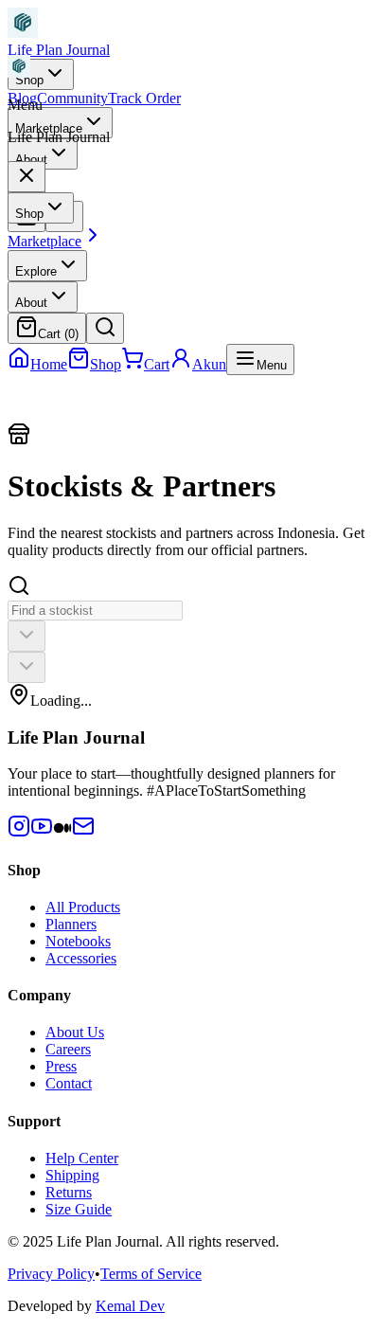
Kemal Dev (130, 1306)
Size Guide (78, 1209)
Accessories (80, 958)
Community (72, 98)
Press (61, 1066)
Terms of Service (151, 1274)
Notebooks (78, 941)
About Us (74, 1032)
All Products (82, 907)
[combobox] (26, 636)
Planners (71, 924)
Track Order (144, 98)
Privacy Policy (51, 1274)
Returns (68, 1192)
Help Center (81, 1158)
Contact (68, 1083)
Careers (68, 1049)
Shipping (72, 1175)
